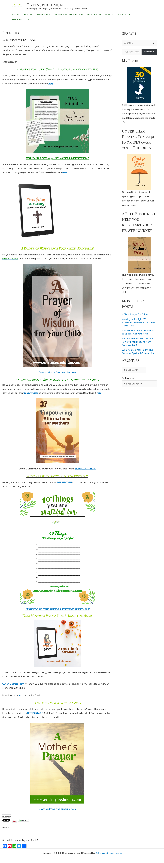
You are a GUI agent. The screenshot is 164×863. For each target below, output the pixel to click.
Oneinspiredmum (45, 4)
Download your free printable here (57, 372)
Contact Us (124, 14)
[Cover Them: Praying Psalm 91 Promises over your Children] (139, 172)
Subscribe (149, 51)
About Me (28, 14)
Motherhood (44, 14)
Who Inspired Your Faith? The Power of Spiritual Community (138, 351)
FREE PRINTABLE (35, 713)
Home (15, 14)
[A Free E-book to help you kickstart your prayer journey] (139, 255)
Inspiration (92, 14)
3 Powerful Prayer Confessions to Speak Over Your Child (138, 332)
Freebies (109, 14)
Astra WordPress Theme (109, 852)
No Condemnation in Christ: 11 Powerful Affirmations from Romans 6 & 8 (137, 342)
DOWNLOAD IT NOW (85, 468)
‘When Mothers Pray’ (13, 683)
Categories (128, 378)
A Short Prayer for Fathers (136, 314)
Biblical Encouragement (67, 14)
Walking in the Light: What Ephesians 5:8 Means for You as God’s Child (139, 322)
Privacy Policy (19, 19)
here (50, 83)
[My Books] (139, 85)
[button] (81, 14)
